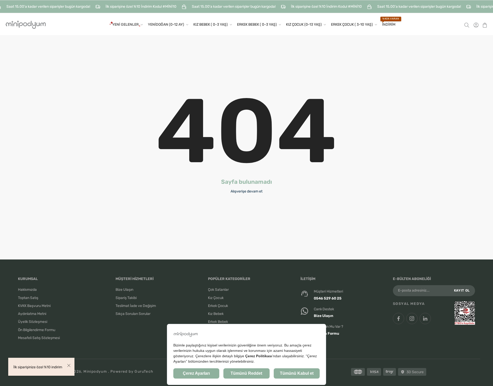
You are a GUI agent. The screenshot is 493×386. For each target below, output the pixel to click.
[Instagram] (412, 318)
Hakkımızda (27, 289)
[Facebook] (398, 318)
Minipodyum (95, 371)
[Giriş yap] (476, 25)
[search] (468, 25)
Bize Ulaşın (124, 289)
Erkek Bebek (218, 322)
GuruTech (144, 371)
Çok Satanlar (218, 289)
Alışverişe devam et (246, 191)
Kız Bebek (216, 314)
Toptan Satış (28, 298)
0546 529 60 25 (328, 298)
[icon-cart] (483, 25)
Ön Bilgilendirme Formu (36, 330)
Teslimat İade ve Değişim (136, 306)
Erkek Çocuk (218, 306)
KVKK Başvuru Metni (34, 306)
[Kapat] (68, 365)
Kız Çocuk (216, 298)
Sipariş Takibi (126, 298)
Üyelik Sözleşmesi (32, 322)
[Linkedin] (425, 318)
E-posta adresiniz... (414, 290)
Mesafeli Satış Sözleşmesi (39, 338)
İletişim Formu (326, 333)
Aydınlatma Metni (32, 314)
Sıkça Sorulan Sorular (133, 314)
